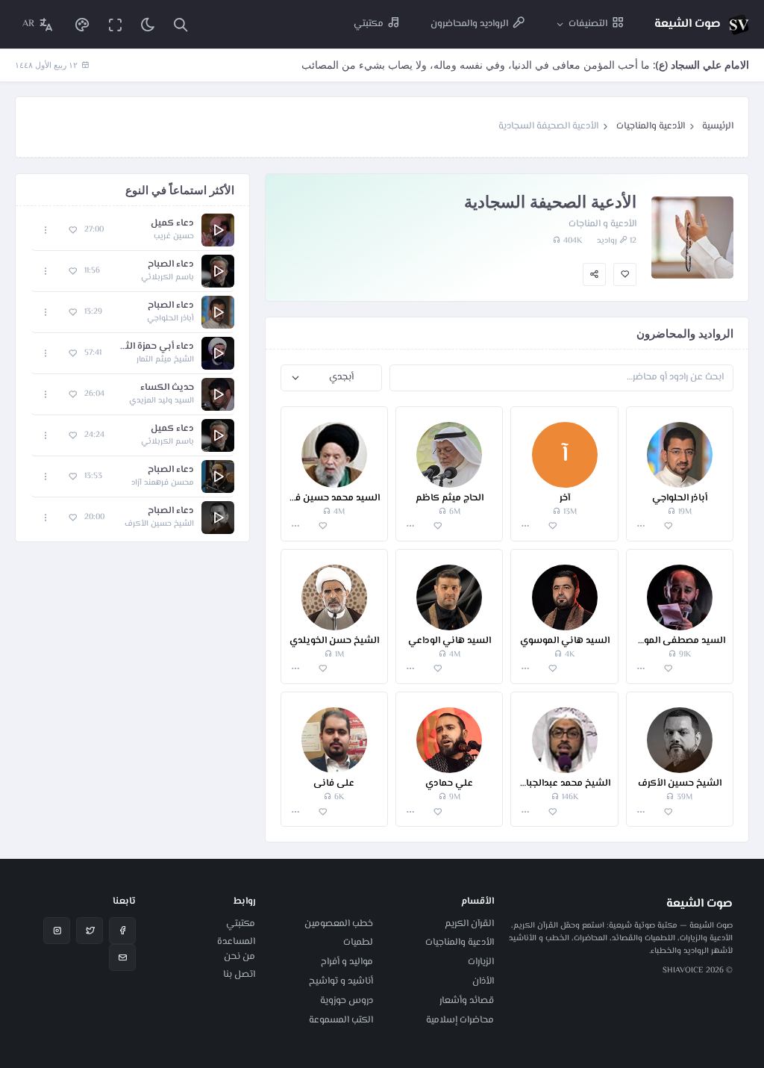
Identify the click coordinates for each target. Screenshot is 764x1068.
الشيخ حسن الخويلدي (334, 641)
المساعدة (236, 941)
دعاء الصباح (171, 265)
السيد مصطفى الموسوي (679, 641)
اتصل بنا (239, 974)
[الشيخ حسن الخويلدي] (334, 590)
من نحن (239, 956)
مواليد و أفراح (347, 961)
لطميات (358, 942)
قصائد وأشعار (466, 1000)
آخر (565, 498)
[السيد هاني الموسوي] (564, 590)
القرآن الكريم (469, 923)
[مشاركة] (594, 274)
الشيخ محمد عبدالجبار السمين (564, 784)
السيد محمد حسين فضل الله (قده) (334, 498)
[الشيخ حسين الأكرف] (680, 732)
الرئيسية (717, 126)
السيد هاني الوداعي (449, 641)
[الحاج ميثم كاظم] (449, 447)
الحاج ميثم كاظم (449, 498)
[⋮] (641, 526)
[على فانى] (334, 732)
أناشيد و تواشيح (341, 981)
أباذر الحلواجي (679, 498)
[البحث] (180, 24)
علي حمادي (449, 784)
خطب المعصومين (338, 923)
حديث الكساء (167, 388)
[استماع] (217, 230)
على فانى (333, 784)
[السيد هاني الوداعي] (449, 590)
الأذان (483, 981)
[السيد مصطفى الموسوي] (680, 590)
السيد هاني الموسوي (565, 641)
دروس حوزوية (346, 1000)
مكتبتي (240, 923)
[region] (132, 374)
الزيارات (481, 961)
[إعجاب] (624, 274)
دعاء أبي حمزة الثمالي (155, 347)
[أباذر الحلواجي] (680, 447)
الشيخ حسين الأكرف (679, 784)
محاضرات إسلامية (460, 1020)
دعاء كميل (172, 224)
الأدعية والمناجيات (650, 126)
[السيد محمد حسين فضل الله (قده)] (334, 447)
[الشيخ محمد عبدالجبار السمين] (564, 732)
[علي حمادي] (449, 732)
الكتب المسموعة (341, 1020)
